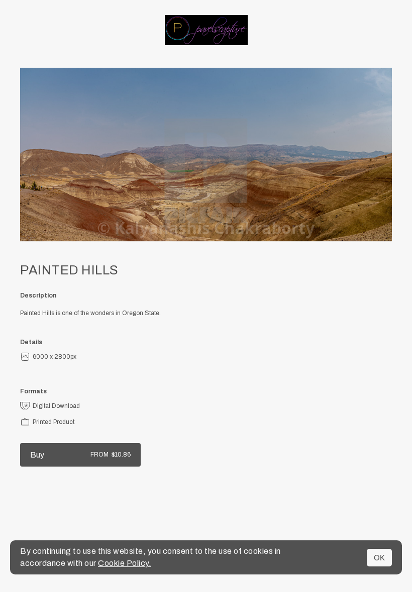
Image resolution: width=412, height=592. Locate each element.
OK (379, 557)
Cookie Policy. (124, 563)
